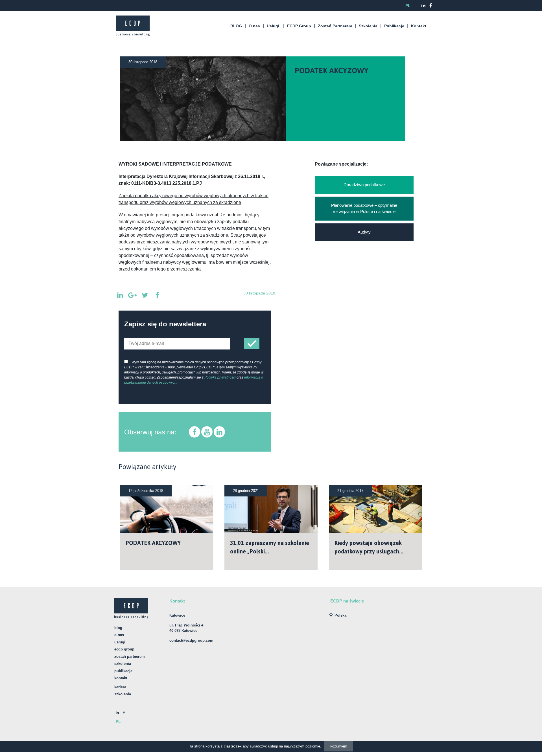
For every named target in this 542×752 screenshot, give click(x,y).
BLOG (236, 26)
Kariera (120, 687)
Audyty (364, 232)
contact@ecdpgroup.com (191, 640)
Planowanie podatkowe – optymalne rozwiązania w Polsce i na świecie (364, 208)
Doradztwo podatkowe (364, 184)
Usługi (273, 26)
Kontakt (418, 26)
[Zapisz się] (251, 343)
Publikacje (394, 26)
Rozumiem (338, 746)
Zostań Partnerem (335, 26)
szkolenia (122, 694)
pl (407, 5)
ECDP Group (299, 26)
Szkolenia (368, 26)
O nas (254, 26)
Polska (340, 615)
